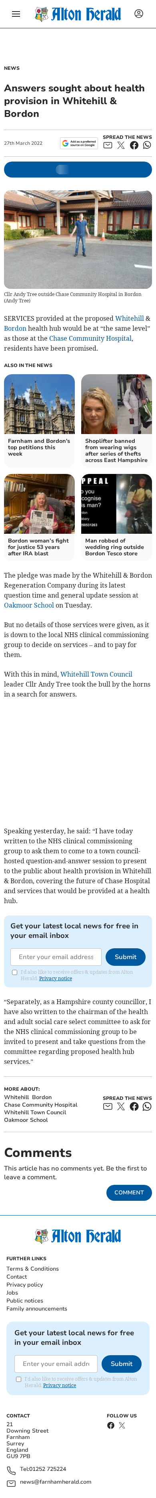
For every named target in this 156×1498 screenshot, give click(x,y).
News (12, 68)
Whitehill (129, 318)
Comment (129, 1192)
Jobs (12, 1293)
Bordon (15, 328)
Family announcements (36, 1308)
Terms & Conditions (32, 1269)
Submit (125, 957)
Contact (16, 1277)
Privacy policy (24, 1285)
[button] (16, 14)
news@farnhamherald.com (56, 1482)
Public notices (24, 1301)
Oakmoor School (29, 605)
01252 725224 (47, 1469)
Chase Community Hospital (90, 338)
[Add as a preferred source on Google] (79, 143)
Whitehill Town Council (96, 674)
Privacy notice (55, 978)
